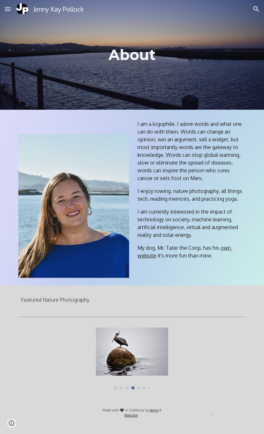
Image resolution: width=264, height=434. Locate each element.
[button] (7, 9)
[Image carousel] (132, 358)
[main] (132, 55)
